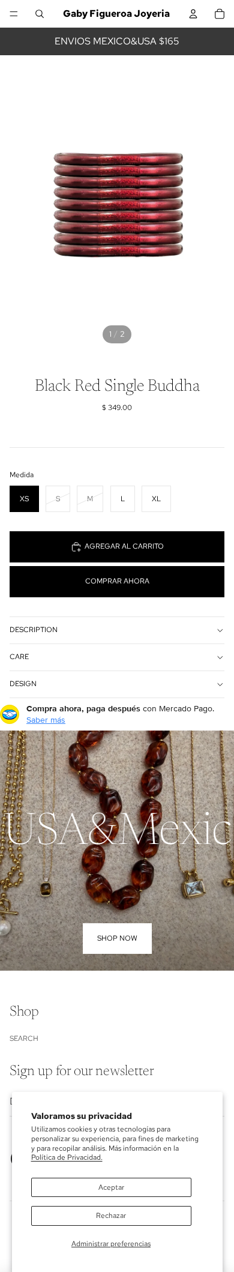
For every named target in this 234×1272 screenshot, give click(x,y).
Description (34, 629)
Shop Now (117, 938)
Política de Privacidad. (67, 1157)
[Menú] (14, 14)
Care (19, 657)
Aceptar (111, 1187)
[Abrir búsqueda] (39, 14)
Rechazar (111, 1215)
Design (23, 684)
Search (24, 1038)
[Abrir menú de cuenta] (193, 14)
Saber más (45, 720)
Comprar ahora (117, 581)
